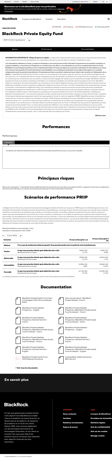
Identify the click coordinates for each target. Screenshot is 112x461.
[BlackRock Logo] (16, 406)
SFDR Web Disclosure (85, 27)
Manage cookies (98, 436)
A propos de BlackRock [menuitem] (31, 19)
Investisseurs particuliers (80, 1)
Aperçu (15, 49)
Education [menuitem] (61, 19)
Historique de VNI (103, 27)
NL (103, 1)
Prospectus (70, 27)
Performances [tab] (9, 136)
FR (107, 1)
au (3, 235)
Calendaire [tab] (9, 142)
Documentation (87, 49)
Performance (46, 49)
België (95, 1)
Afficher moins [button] (100, 115)
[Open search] (109, 19)
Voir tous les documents (27, 368)
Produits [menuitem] (49, 19)
